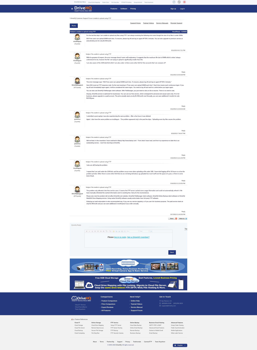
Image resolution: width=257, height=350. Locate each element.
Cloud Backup (79, 330)
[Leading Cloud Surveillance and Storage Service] (128, 266)
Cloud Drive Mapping (94, 2)
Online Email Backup (136, 328)
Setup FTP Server (116, 325)
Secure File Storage (97, 330)
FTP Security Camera (117, 333)
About (95, 341)
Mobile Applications (176, 330)
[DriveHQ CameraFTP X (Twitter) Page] (179, 2)
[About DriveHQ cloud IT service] (81, 299)
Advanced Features (177, 322)
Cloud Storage (79, 325)
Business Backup (135, 333)
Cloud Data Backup (135, 325)
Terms (102, 341)
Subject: (73, 31)
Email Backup (153, 333)
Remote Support (176, 23)
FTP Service (114, 322)
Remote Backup (134, 330)
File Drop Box (115, 2)
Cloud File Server (80, 328)
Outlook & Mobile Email (156, 330)
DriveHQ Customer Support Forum (82, 18)
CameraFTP (148, 341)
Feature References (81, 319)
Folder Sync (105, 2)
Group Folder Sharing (177, 325)
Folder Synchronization (177, 328)
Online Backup (134, 322)
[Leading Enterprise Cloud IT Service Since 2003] (128, 283)
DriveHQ (119, 345)
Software (123, 9)
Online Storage (96, 322)
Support (119, 341)
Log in (182, 9)
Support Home (135, 23)
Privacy (127, 341)
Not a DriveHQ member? (138, 237)
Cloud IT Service (80, 305)
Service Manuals (162, 23)
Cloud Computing (80, 333)
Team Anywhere (148, 2)
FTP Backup (114, 330)
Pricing (133, 9)
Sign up (173, 9)
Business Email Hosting (156, 322)
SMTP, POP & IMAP (155, 325)
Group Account (138, 2)
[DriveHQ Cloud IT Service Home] (82, 8)
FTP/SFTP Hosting (126, 2)
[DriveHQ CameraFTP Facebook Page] (174, 2)
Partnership (110, 341)
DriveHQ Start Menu (80, 2)
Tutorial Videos (148, 23)
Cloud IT (77, 322)
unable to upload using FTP (102, 18)
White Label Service (177, 333)
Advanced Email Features (156, 328)
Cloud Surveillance (81, 307)
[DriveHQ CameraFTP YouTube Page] (184, 2)
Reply (74, 25)
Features (114, 9)
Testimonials (137, 341)
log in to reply (120, 237)
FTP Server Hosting (116, 328)
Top (186, 229)
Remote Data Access (97, 328)
